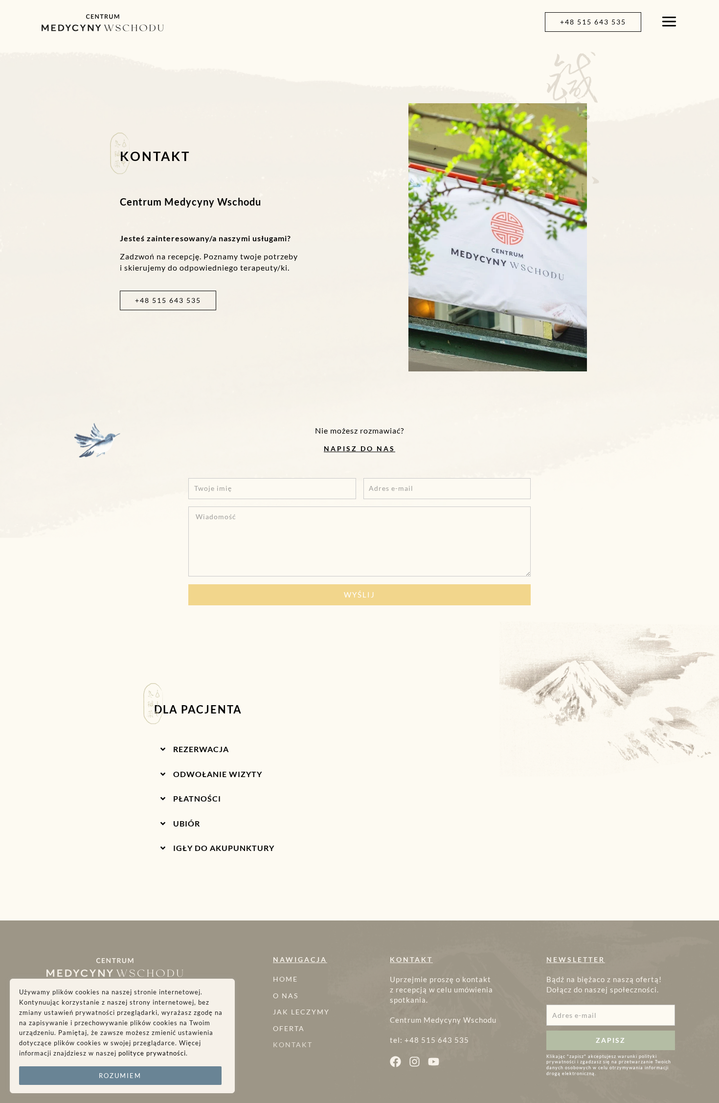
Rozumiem (120, 1076)
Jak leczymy (301, 1012)
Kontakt (293, 1044)
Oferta (289, 1028)
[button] (359, 745)
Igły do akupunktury (223, 847)
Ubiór (186, 823)
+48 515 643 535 (436, 1039)
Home (285, 979)
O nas (285, 995)
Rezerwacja (201, 749)
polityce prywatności (152, 1053)
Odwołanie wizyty (217, 774)
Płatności (197, 798)
